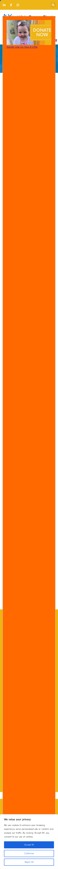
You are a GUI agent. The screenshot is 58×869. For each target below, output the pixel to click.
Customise (29, 853)
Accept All (29, 844)
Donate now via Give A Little (22, 47)
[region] (29, 841)
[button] (53, 4)
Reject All (29, 862)
